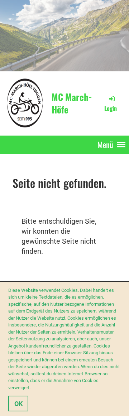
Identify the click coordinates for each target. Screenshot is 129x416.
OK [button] (18, 403)
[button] (32, 388)
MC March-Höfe (72, 103)
